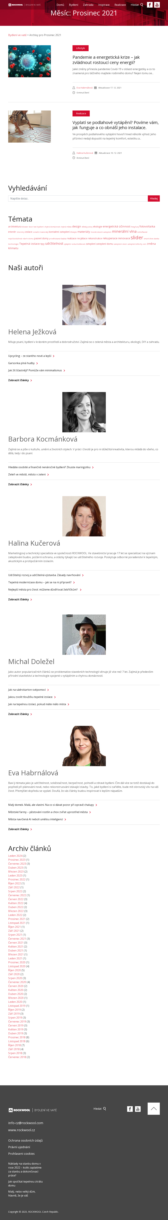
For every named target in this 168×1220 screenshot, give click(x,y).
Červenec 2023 (17, 863)
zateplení (90, 243)
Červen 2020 (15, 986)
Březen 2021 (16, 954)
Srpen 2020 (15, 978)
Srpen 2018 (15, 1053)
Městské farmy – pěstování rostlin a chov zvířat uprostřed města (48, 812)
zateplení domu (104, 243)
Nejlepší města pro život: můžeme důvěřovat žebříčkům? (43, 589)
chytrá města (66, 227)
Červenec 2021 (17, 938)
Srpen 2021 (15, 935)
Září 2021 (14, 931)
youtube (157, 5)
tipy (42, 243)
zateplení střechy (134, 244)
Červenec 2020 (17, 982)
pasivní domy (41, 238)
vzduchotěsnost (78, 244)
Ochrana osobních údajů (25, 1140)
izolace (28, 231)
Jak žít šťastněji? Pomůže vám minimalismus (35, 370)
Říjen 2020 (14, 970)
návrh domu (28, 238)
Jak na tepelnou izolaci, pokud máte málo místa (37, 704)
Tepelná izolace (29, 244)
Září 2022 (14, 887)
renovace (124, 238)
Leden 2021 (15, 958)
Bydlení (73, 5)
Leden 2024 (15, 856)
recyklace (82, 238)
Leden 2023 (15, 875)
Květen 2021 (15, 946)
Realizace (120, 5)
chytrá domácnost (52, 227)
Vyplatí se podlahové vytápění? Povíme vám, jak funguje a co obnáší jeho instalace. (116, 124)
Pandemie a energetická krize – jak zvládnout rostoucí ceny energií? (106, 59)
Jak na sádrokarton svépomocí (27, 689)
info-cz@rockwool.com (25, 1123)
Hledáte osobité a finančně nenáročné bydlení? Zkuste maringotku (49, 467)
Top (154, 1109)
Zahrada (88, 5)
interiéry (20, 232)
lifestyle (73, 232)
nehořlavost (142, 232)
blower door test (29, 227)
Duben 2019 (15, 1033)
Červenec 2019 (17, 1021)
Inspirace (104, 5)
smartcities (148, 238)
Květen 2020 (15, 990)
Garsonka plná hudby (21, 363)
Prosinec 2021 (16, 919)
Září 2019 (14, 1013)
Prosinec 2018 (16, 1037)
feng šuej (135, 227)
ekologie (97, 226)
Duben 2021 (15, 950)
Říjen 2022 (14, 883)
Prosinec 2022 (16, 879)
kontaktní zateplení (59, 231)
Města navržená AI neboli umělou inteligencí (35, 819)
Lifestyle (80, 48)
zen (144, 244)
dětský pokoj (87, 227)
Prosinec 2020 (16, 962)
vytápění (67, 244)
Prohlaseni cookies (21, 1154)
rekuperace (110, 238)
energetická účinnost (116, 226)
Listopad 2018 (16, 1041)
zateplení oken (120, 244)
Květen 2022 (15, 903)
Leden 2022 (15, 915)
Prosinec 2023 (16, 860)
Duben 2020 (15, 994)
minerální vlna (124, 231)
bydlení (40, 227)
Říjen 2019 (14, 1009)
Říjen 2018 (14, 1045)
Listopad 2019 (16, 1006)
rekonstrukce (95, 238)
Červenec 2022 (17, 895)
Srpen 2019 (15, 1017)
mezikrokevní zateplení (101, 232)
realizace (71, 238)
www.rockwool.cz (21, 1130)
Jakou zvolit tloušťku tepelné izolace (30, 697)
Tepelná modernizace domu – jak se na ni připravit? (40, 582)
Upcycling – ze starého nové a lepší (29, 356)
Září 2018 (14, 1049)
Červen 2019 (15, 1025)
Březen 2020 (16, 998)
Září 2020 (14, 974)
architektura (14, 226)
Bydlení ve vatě (17, 35)
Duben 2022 (15, 907)
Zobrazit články (18, 380)
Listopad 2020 (16, 966)
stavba (156, 238)
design (76, 226)
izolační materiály (40, 232)
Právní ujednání (19, 1147)
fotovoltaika (147, 226)
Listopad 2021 (16, 923)
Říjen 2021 (14, 927)
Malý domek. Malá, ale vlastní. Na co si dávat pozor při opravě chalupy (51, 805)
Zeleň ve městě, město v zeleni (27, 474)
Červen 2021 (15, 942)
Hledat (135, 5)
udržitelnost (54, 243)
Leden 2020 (15, 1002)
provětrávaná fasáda (57, 238)
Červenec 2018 (17, 1057)
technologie (13, 244)
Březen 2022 (16, 911)
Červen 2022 (15, 899)
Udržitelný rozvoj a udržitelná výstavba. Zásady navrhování (44, 575)
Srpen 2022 (15, 891)
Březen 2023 (16, 871)
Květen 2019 (15, 1029)
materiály (83, 232)
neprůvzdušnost (15, 238)
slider (137, 237)
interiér (12, 231)
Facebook (150, 5)
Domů (60, 5)
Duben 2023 (15, 867)
